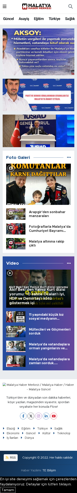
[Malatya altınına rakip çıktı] (15, 243)
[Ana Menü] (5, 6)
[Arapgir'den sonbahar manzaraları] (15, 214)
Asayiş (24, 18)
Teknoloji (63, 433)
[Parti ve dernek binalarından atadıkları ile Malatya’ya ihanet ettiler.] (39, 95)
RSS (12, 457)
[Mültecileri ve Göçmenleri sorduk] (15, 331)
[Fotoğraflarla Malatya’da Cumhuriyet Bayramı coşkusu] (15, 228)
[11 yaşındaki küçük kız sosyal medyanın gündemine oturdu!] (15, 316)
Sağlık (70, 18)
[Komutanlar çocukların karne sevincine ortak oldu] (38, 184)
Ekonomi (13, 433)
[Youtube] (53, 416)
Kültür (46, 433)
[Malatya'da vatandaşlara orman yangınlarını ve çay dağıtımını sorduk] (15, 346)
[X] (31, 416)
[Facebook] (23, 416)
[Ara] (70, 6)
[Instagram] (38, 416)
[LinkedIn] (46, 416)
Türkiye (54, 18)
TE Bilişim (49, 470)
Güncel (8, 18)
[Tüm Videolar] (69, 263)
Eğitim (39, 18)
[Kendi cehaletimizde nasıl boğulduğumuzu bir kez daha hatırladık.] (39, 51)
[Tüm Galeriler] (69, 157)
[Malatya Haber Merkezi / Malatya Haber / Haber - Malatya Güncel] (36, 6)
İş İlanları (12, 437)
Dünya (29, 437)
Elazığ (11, 428)
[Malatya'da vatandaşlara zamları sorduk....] (15, 361)
